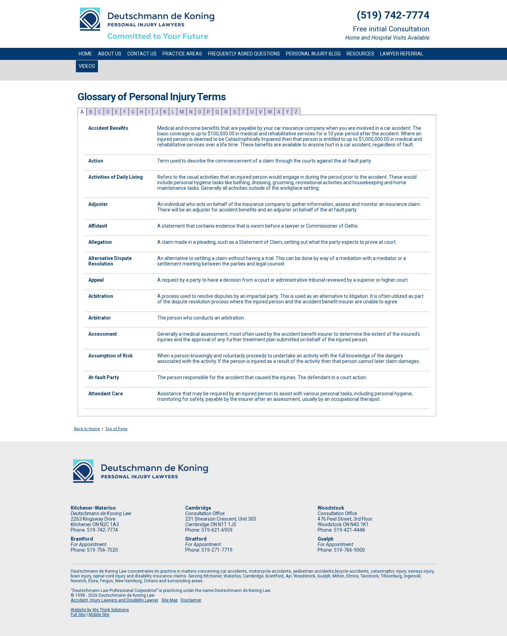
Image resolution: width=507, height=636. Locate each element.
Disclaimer (191, 600)
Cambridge (198, 508)
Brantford (82, 539)
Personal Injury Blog (313, 53)
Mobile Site (99, 614)
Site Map (169, 600)
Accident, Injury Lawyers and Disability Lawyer (114, 600)
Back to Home (87, 429)
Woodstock (331, 508)
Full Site (78, 614)
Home (85, 53)
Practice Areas (182, 53)
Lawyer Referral (401, 53)
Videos (87, 66)
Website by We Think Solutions (100, 609)
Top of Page (116, 429)
